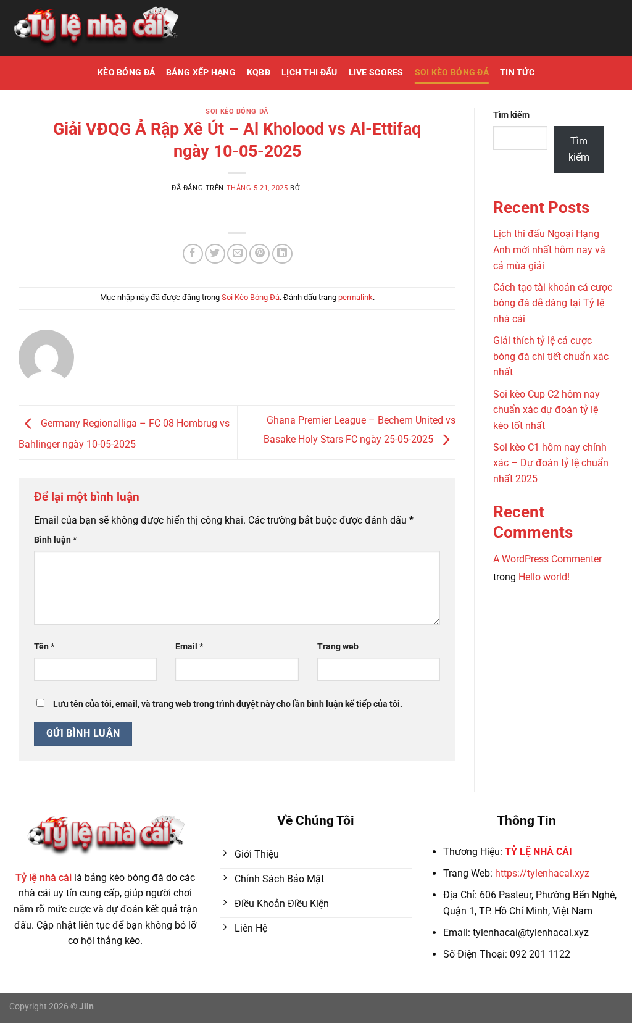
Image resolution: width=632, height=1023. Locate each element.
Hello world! (544, 577)
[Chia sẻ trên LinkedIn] (282, 254)
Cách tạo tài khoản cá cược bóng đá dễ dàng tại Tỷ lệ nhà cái (552, 303)
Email (189, 646)
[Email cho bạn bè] (237, 254)
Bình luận (55, 540)
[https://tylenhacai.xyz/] (95, 28)
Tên (44, 646)
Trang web (338, 646)
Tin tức (517, 72)
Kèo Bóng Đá (126, 72)
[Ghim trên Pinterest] (259, 254)
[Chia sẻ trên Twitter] (215, 254)
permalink (355, 297)
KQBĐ (258, 72)
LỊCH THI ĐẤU (309, 72)
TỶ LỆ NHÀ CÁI (538, 852)
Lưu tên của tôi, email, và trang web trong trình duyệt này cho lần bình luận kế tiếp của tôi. (227, 704)
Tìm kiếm (511, 115)
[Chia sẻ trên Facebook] (193, 254)
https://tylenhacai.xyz (542, 873)
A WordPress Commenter (547, 559)
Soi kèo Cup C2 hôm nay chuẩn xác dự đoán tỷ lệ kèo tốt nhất (546, 410)
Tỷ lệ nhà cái (43, 877)
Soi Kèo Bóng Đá (452, 72)
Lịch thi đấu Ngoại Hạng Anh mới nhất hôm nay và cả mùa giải (549, 249)
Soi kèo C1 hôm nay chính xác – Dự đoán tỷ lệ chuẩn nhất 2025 (551, 463)
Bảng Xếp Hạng (201, 72)
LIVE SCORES (376, 72)
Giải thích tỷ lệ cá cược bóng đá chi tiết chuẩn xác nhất (551, 356)
